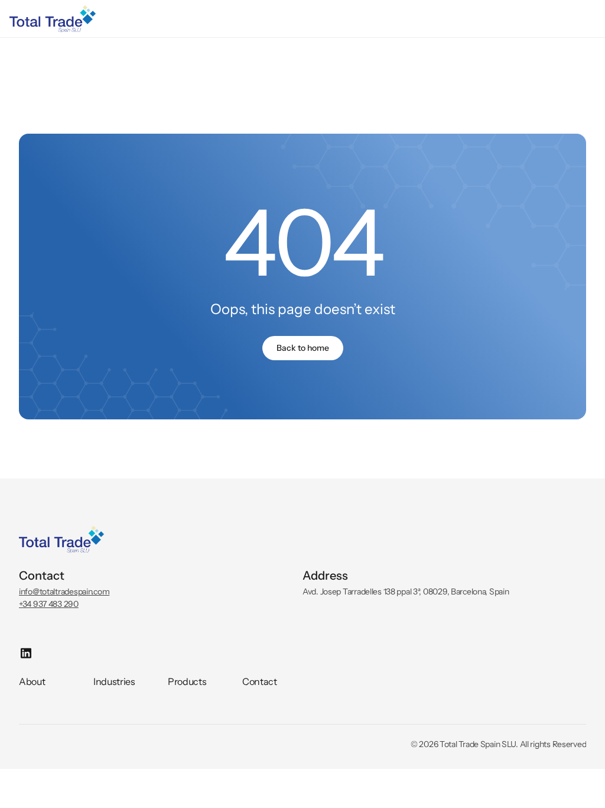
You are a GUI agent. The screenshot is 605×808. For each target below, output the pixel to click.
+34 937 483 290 (49, 604)
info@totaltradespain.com (64, 591)
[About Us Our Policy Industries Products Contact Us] (302, 19)
